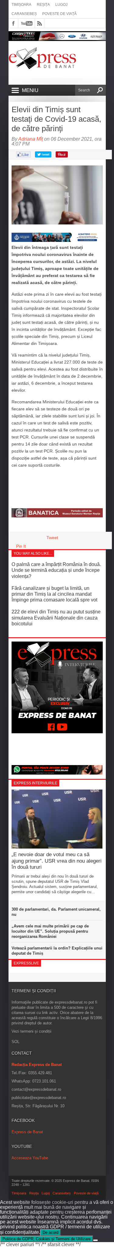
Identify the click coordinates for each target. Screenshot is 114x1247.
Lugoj (61, 4)
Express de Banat (27, 1132)
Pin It (21, 546)
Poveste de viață (59, 14)
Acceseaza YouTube (30, 1158)
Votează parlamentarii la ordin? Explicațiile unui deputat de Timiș (57, 951)
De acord (50, 1232)
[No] (95, 1240)
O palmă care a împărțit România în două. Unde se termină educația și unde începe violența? (56, 570)
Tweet (52, 537)
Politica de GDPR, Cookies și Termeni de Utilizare (46, 1239)
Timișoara (21, 4)
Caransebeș (24, 14)
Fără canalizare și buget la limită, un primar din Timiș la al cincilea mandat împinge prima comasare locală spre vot (54, 594)
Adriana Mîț (30, 139)
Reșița (43, 4)
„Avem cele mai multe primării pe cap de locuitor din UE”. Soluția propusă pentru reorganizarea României (50, 931)
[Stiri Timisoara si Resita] (57, 515)
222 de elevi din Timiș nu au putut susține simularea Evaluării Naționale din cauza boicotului (56, 617)
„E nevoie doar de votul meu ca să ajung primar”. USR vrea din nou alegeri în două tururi (57, 861)
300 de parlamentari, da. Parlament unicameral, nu (56, 912)
